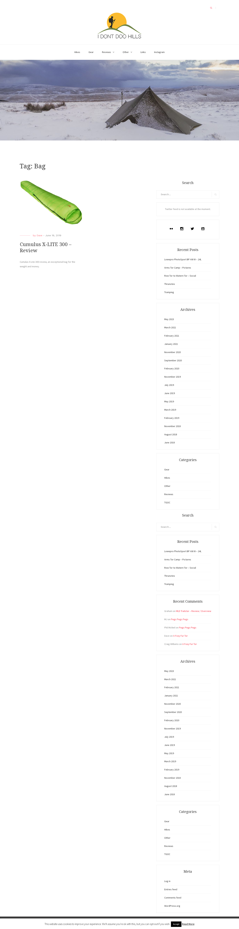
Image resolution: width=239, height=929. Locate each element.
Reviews (106, 52)
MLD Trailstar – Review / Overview (193, 611)
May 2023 (169, 319)
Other (126, 52)
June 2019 (169, 393)
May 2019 (169, 401)
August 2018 (170, 434)
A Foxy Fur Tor (180, 635)
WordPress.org (172, 905)
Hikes (77, 52)
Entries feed (170, 889)
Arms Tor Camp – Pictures (177, 267)
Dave (39, 235)
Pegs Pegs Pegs (179, 619)
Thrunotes (169, 284)
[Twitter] (193, 228)
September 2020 (173, 360)
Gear (91, 52)
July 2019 (169, 385)
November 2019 (172, 376)
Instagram (159, 52)
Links (143, 52)
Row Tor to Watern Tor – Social (180, 275)
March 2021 (170, 327)
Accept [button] (176, 924)
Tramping (169, 292)
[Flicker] (172, 228)
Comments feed (172, 897)
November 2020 (172, 352)
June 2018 (169, 442)
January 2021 (171, 344)
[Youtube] (203, 228)
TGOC (167, 502)
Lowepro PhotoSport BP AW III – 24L (182, 259)
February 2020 (171, 368)
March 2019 (170, 409)
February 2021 (171, 335)
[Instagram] (182, 228)
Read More (188, 924)
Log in (167, 881)
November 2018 (172, 426)
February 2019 (171, 418)
